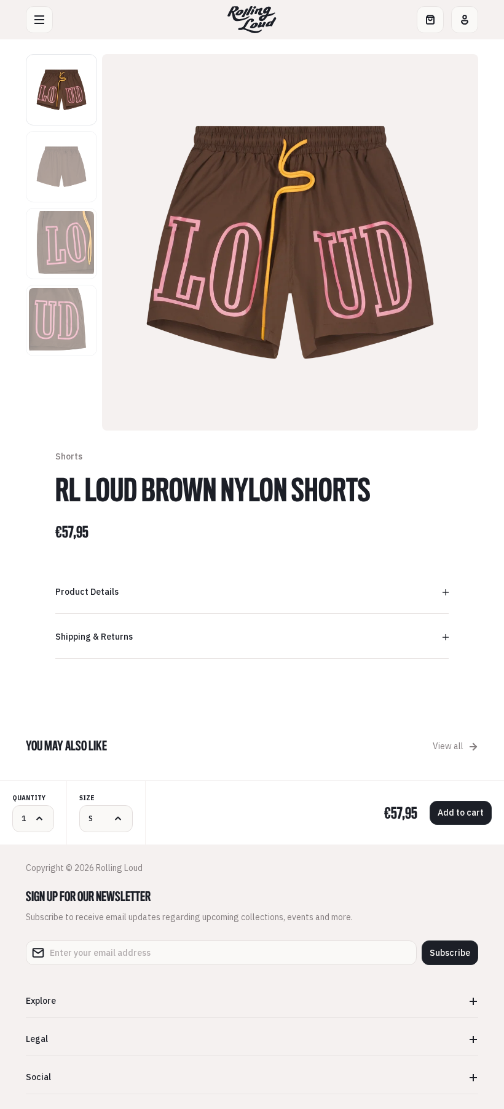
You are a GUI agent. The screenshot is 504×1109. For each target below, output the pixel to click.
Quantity (28, 798)
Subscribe (450, 952)
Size (87, 798)
